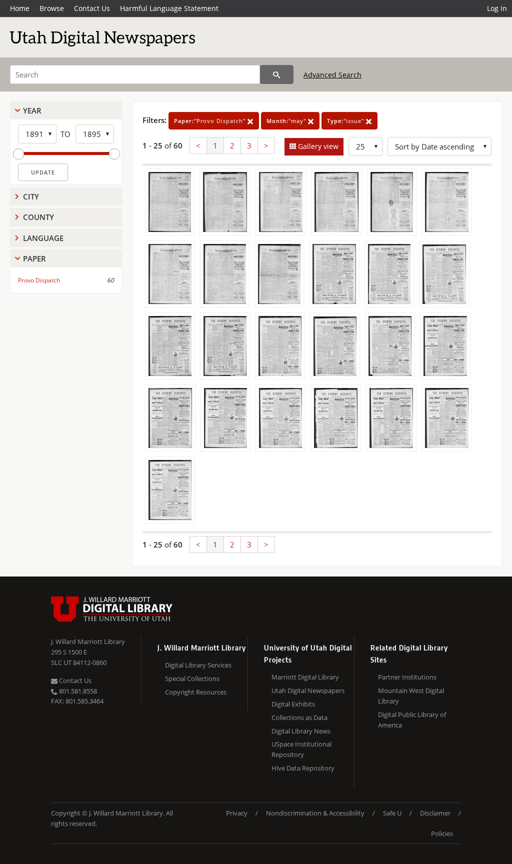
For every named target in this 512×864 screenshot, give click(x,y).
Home (20, 8)
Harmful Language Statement (169, 8)
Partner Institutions (407, 677)
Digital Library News (301, 731)
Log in (497, 8)
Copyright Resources (195, 692)
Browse (52, 8)
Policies (442, 833)
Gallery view (317, 146)
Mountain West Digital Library (411, 696)
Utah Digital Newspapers (308, 690)
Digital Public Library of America (412, 720)
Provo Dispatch (39, 280)
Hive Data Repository (303, 768)
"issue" (346, 120)
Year (32, 111)
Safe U (392, 813)
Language (43, 238)
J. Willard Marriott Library (88, 641)
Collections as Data (300, 717)
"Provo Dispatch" (211, 120)
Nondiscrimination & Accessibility (315, 813)
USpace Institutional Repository (302, 749)
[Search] (277, 74)
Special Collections (192, 678)
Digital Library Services (198, 665)
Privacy (237, 813)
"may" (287, 120)
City (31, 197)
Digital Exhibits (293, 704)
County (38, 217)
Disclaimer (435, 813)
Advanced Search (333, 75)
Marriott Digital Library (305, 677)
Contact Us (92, 8)
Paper (34, 259)
